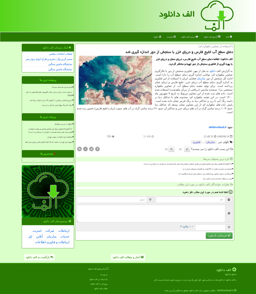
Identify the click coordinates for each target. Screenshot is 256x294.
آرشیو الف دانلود (211, 37)
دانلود (156, 37)
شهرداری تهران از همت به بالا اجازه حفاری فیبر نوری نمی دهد (48, 142)
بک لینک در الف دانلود (98, 279)
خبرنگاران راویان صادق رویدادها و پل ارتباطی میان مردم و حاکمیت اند (205, 174)
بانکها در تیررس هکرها (63, 124)
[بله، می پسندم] (187, 149)
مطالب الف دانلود (101, 288)
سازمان (201, 78)
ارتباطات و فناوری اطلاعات (52, 242)
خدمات (65, 236)
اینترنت (170, 37)
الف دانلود (177, 14)
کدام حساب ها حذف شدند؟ (62, 87)
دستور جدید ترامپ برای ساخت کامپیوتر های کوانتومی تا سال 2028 (49, 93)
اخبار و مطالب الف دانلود (127, 257)
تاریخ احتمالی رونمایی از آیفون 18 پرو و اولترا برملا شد (51, 100)
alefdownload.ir (218, 127)
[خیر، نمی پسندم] (171, 149)
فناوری (196, 142)
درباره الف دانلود (188, 37)
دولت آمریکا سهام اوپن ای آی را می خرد (57, 105)
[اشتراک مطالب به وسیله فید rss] (79, 148)
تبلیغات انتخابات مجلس (60, 53)
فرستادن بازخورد (218, 235)
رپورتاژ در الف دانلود (99, 284)
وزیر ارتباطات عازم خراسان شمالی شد (217, 179)
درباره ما (104, 275)
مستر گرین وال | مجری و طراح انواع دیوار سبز (49, 59)
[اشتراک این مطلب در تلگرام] (91, 148)
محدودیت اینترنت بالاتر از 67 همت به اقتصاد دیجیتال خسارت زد (207, 169)
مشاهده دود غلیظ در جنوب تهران (59, 137)
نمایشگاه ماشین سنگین (60, 64)
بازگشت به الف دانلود (38, 257)
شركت (50, 230)
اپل (30, 236)
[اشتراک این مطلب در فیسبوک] (97, 148)
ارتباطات (63, 230)
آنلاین (39, 236)
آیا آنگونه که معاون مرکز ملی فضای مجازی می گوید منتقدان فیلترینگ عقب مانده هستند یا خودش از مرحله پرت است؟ (188, 164)
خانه (228, 37)
